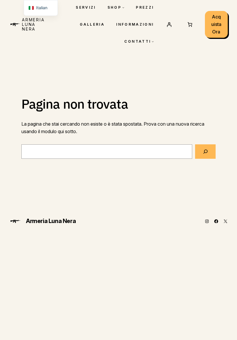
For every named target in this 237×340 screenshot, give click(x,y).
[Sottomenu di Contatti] (153, 41)
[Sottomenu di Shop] (123, 7)
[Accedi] (169, 24)
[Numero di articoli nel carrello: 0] (190, 24)
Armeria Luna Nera (33, 24)
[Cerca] (205, 151)
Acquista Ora (216, 24)
